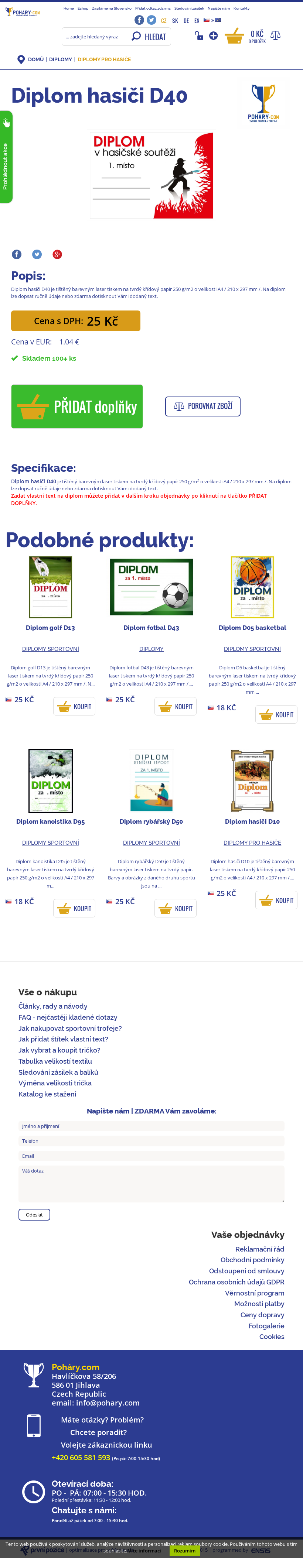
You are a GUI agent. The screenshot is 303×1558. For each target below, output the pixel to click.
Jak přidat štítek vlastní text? (63, 1039)
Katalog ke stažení (47, 1094)
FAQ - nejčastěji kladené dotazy (68, 1017)
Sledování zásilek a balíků (58, 1072)
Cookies (272, 1337)
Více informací (144, 1550)
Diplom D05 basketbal (252, 627)
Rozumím (184, 1550)
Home (69, 8)
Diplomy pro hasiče (104, 59)
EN (197, 20)
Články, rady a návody (53, 1006)
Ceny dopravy (263, 1315)
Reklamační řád (260, 1249)
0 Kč (257, 36)
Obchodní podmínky (253, 1260)
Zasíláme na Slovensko (112, 8)
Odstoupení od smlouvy (247, 1271)
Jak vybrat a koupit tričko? (59, 1050)
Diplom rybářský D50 (151, 821)
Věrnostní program (255, 1293)
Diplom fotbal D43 (151, 627)
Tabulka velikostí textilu (55, 1061)
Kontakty (241, 8)
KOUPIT (82, 706)
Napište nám (219, 8)
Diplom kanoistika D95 (50, 821)
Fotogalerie (267, 1326)
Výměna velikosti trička (55, 1083)
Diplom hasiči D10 (252, 821)
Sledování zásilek (189, 8)
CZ (164, 20)
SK (175, 20)
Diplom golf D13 (50, 627)
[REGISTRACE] (214, 35)
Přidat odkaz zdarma (153, 8)
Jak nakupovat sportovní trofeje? (70, 1028)
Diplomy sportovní (50, 649)
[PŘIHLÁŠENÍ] (200, 35)
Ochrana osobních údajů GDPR (237, 1282)
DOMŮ (36, 59)
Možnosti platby (259, 1304)
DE (186, 20)
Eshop (83, 8)
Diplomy (60, 59)
